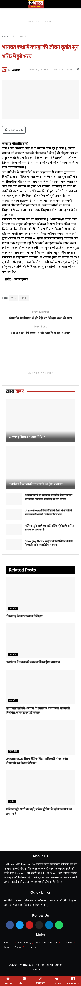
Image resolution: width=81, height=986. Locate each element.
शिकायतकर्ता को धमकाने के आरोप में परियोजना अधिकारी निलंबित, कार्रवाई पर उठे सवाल (48, 497)
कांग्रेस (12, 801)
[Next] (44, 827)
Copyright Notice (13, 947)
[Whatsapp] (59, 925)
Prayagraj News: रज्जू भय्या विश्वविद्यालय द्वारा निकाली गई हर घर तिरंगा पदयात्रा (49, 543)
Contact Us (31, 947)
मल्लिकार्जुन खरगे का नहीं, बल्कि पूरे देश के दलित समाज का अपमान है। (49, 528)
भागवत (24, 298)
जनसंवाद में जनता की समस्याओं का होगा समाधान (36, 484)
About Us (9, 942)
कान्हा (13, 298)
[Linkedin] (49, 925)
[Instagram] (39, 925)
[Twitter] (20, 925)
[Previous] (37, 827)
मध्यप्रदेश (13, 608)
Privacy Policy (24, 942)
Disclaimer (67, 942)
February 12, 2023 (38, 69)
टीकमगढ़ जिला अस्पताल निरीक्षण (27, 437)
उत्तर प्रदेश (24, 36)
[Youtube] (29, 925)
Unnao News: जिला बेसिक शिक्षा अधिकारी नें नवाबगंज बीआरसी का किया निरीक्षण (48, 512)
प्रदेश (14, 36)
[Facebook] (10, 925)
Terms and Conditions (46, 942)
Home (5, 36)
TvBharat (15, 69)
